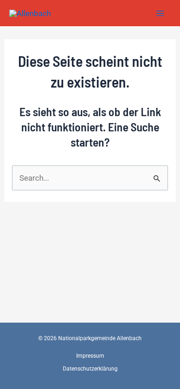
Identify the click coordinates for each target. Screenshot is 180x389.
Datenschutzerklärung (90, 368)
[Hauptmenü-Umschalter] (160, 13)
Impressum (90, 356)
